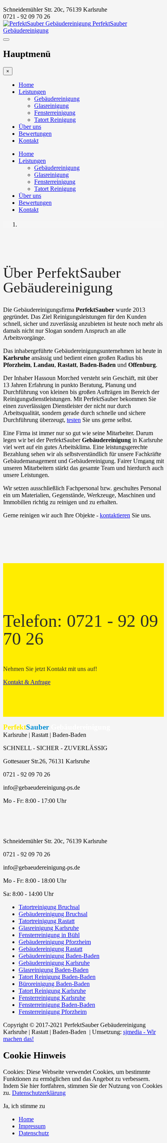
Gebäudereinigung (57, 98)
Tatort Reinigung (55, 119)
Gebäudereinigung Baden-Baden (59, 956)
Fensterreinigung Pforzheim (53, 1011)
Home (26, 84)
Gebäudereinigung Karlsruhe (54, 963)
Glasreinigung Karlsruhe (49, 928)
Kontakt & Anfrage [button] (26, 682)
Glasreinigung (51, 105)
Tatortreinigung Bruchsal (49, 907)
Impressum (32, 1126)
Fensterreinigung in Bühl (49, 935)
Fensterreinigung (54, 112)
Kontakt (28, 140)
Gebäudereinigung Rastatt (50, 949)
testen (74, 420)
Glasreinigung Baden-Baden (54, 970)
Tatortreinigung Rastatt (47, 921)
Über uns (30, 126)
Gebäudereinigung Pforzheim (55, 942)
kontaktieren (115, 515)
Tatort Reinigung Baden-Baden (57, 977)
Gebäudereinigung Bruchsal (53, 914)
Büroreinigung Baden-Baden (54, 983)
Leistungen (32, 91)
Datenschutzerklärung (39, 1092)
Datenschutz (34, 1133)
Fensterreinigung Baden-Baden (57, 1004)
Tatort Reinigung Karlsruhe (52, 990)
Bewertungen (35, 133)
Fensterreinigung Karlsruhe (52, 997)
